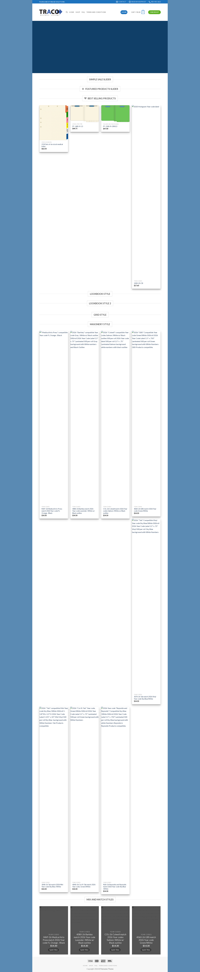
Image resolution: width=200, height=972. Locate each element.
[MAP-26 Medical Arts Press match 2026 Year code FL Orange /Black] (53, 418)
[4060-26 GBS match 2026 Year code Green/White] (146, 418)
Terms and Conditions (96, 12)
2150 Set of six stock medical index (52, 145)
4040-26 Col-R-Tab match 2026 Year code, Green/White (83, 886)
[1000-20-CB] (146, 192)
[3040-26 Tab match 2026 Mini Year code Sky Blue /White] (53, 793)
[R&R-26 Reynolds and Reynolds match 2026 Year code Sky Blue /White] (115, 793)
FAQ (83, 12)
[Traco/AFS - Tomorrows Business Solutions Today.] (50, 12)
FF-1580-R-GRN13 (110, 126)
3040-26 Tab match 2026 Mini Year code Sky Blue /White (52, 886)
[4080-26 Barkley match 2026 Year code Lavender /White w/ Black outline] (84, 418)
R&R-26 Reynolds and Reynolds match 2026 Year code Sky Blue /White (114, 887)
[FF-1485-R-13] (84, 113)
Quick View (53, 950)
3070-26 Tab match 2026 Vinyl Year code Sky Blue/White (145, 698)
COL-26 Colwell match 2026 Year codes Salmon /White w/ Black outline (115, 511)
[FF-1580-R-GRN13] (115, 113)
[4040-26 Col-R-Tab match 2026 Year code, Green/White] (84, 793)
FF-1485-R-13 (77, 126)
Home (71, 12)
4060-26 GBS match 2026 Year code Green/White (145, 510)
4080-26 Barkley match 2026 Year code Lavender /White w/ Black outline (83, 511)
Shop (78, 12)
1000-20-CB (138, 283)
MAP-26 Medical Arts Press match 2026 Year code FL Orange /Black (52, 511)
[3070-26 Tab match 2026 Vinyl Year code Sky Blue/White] (146, 606)
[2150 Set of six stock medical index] (53, 122)
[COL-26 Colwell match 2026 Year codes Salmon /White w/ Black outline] (115, 418)
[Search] (67, 12)
